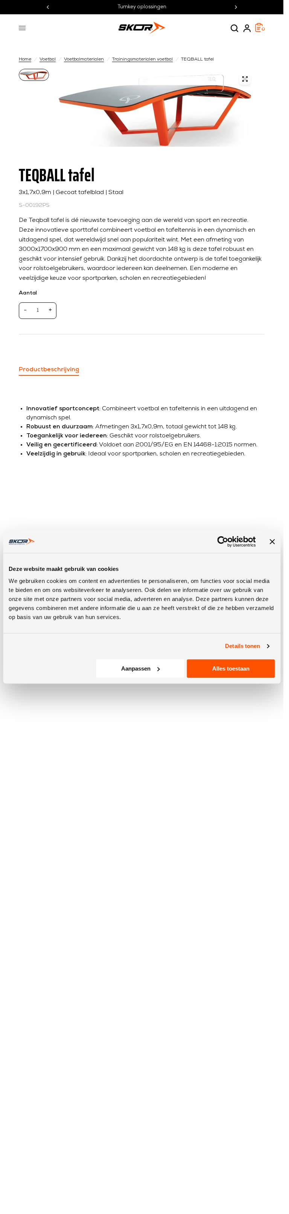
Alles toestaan (230, 668)
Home (25, 59)
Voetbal (48, 59)
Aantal (28, 293)
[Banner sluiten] (272, 541)
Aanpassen (136, 668)
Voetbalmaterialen (84, 59)
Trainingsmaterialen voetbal (142, 59)
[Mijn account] (247, 28)
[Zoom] (245, 79)
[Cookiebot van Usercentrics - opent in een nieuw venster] (223, 541)
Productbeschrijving (49, 370)
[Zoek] (234, 28)
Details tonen (242, 646)
